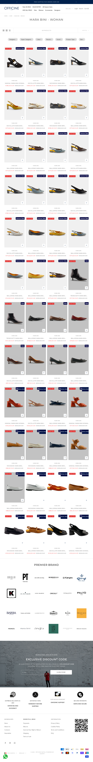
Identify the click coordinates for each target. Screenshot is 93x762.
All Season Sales (47, 7)
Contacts (7, 730)
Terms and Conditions (57, 730)
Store (6, 723)
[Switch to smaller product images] (6, 30)
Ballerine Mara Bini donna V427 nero (36, 338)
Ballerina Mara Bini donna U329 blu (57, 466)
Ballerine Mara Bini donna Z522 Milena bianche (78, 126)
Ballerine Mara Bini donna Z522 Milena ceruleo (57, 168)
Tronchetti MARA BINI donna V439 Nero (14, 338)
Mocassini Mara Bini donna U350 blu (14, 551)
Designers (57, 10)
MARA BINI (14, 80)
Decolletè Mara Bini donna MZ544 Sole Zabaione (14, 126)
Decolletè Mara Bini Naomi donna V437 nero (57, 381)
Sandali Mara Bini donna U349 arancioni (78, 423)
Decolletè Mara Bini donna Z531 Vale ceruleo (35, 83)
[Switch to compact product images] (10, 30)
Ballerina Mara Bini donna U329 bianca (14, 508)
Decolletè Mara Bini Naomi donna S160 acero (35, 381)
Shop (10, 15)
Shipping (26, 733)
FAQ (52, 733)
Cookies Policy (55, 726)
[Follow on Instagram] (10, 743)
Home (5, 15)
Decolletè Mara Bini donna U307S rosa (36, 423)
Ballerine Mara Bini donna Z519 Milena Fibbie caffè (57, 296)
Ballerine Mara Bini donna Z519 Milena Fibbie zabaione (57, 253)
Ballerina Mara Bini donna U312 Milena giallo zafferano (78, 508)
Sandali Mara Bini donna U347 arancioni (14, 423)
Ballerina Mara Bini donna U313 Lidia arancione (57, 508)
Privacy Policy (55, 723)
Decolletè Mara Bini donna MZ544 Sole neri (78, 83)
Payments (26, 723)
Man (35, 10)
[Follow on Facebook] (5, 743)
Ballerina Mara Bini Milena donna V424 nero (78, 381)
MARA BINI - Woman (19, 15)
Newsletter (7, 733)
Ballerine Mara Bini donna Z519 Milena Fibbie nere (57, 211)
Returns (25, 726)
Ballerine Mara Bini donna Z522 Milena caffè (35, 168)
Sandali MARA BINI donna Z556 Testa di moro (14, 83)
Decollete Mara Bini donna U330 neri (57, 551)
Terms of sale (27, 736)
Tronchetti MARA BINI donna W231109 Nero (78, 296)
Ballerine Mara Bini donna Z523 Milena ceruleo (14, 296)
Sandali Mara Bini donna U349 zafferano (78, 466)
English (68, 8)
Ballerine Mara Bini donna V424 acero (57, 338)
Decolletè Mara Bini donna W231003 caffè (14, 381)
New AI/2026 (27, 7)
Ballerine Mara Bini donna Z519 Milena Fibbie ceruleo (78, 253)
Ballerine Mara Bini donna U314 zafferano (35, 551)
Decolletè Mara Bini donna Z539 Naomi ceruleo (36, 211)
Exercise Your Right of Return (32, 730)
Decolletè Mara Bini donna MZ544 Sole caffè (78, 168)
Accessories (48, 10)
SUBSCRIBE (61, 672)
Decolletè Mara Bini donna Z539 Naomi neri (78, 211)
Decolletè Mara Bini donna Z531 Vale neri (14, 211)
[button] (13, 39)
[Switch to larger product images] (3, 30)
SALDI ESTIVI (37, 7)
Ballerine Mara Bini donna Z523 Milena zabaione (36, 296)
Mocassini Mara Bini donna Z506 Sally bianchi (36, 126)
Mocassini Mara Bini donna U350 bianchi (36, 508)
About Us (7, 726)
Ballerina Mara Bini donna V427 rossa (78, 338)
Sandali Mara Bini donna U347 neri (78, 551)
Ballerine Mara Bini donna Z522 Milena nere (14, 168)
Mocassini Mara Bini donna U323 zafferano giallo (14, 466)
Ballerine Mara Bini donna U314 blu (57, 423)
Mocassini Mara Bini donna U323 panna (36, 466)
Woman (41, 10)
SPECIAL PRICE (27, 10)
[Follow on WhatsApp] (15, 743)
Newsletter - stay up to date (46, 654)
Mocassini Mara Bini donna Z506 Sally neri (57, 126)
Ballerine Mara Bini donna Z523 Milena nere (36, 253)
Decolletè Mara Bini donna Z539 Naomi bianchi (14, 253)
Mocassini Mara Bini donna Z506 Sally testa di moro (57, 83)
